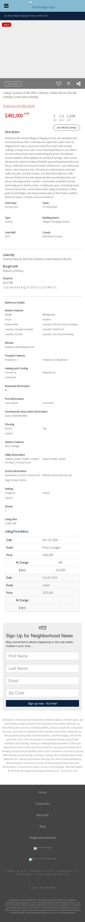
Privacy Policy (42, 871)
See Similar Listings (67, 127)
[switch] (59, 83)
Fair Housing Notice (52, 874)
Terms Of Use (16, 871)
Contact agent (13, 83)
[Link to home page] (42, 6)
